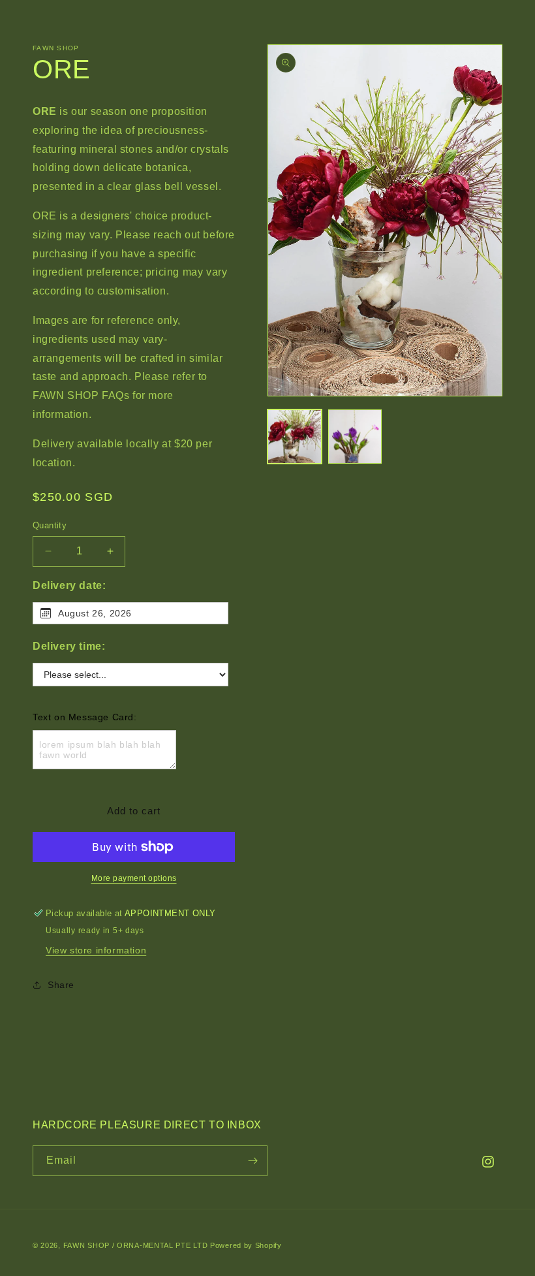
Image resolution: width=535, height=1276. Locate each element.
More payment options (134, 878)
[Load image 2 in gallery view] (355, 436)
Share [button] (61, 985)
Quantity (50, 525)
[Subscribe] (252, 1160)
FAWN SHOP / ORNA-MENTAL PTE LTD (135, 1245)
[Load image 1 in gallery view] (295, 436)
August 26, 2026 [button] (95, 613)
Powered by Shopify (246, 1245)
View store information (96, 950)
